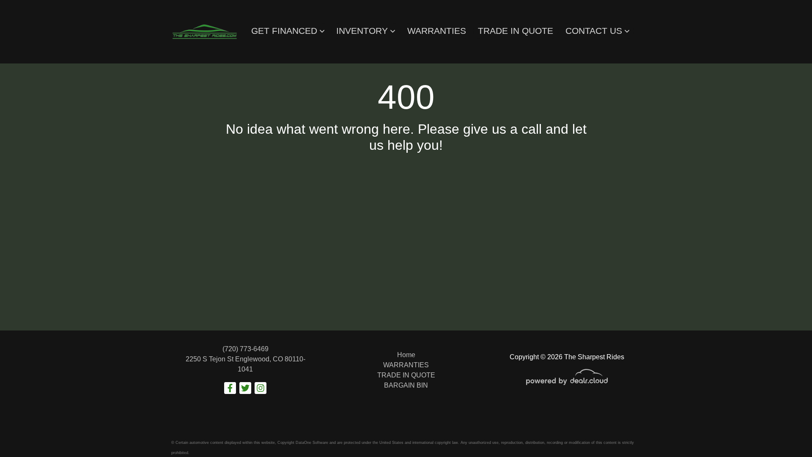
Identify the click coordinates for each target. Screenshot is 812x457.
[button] (287, 31)
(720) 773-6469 (245, 348)
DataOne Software (312, 442)
